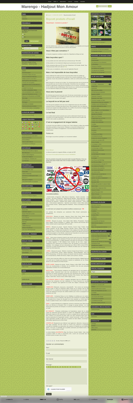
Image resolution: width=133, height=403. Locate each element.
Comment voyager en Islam (98, 100)
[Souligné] (52, 367)
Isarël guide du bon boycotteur (29, 80)
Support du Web (33, 63)
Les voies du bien (96, 172)
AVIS (92, 314)
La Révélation (95, 64)
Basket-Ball (25, 209)
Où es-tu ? (24, 177)
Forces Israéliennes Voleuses (29, 76)
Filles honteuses (95, 207)
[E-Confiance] (93, 399)
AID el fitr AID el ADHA (97, 90)
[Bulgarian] (36, 126)
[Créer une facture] (76, 399)
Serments (94, 225)
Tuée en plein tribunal (27, 141)
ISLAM (93, 81)
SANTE (93, 46)
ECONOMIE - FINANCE (29, 234)
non (25, 37)
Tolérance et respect (96, 196)
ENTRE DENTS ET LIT (98, 263)
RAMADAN (94, 277)
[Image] (69, 367)
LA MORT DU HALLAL (27, 88)
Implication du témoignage (98, 72)
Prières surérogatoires (97, 176)
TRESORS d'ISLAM (96, 198)
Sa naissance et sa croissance (99, 62)
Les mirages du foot (27, 219)
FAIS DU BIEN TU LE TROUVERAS (100, 110)
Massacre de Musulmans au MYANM (31, 96)
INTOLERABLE (26, 139)
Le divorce (94, 217)
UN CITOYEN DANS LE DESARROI (31, 108)
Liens (23, 273)
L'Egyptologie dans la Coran (98, 118)
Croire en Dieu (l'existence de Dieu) (101, 234)
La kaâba (94, 124)
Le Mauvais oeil (95, 146)
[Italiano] (39, 122)
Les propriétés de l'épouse (98, 221)
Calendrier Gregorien (97, 96)
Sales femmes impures (97, 223)
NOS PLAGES (26, 200)
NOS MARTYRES (27, 186)
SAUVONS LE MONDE (27, 104)
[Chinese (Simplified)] (30, 129)
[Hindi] (30, 126)
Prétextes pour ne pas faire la (99, 174)
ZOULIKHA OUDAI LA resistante (30, 181)
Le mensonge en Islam (97, 148)
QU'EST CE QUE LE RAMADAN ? (100, 178)
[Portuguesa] (30, 124)
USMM (24, 223)
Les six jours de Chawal (97, 170)
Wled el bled (25, 266)
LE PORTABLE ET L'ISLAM (98, 154)
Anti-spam (49, 386)
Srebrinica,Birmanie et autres (29, 106)
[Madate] (26, 399)
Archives (24, 16)
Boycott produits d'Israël (28, 115)
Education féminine (96, 205)
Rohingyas (24, 102)
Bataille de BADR (96, 94)
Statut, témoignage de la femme (99, 227)
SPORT (24, 207)
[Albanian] (33, 129)
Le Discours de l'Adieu (97, 134)
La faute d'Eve (95, 215)
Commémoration (26, 72)
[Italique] (49, 367)
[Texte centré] (61, 367)
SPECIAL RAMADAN (97, 268)
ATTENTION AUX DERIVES (98, 92)
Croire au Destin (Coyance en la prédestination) (101, 238)
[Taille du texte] (54, 367)
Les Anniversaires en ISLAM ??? (99, 164)
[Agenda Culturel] (127, 399)
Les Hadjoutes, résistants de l (29, 158)
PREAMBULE (26, 23)
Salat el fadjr (95, 186)
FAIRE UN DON (95, 108)
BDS (65, 66)
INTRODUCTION (96, 243)
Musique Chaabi (26, 259)
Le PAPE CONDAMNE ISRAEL (29, 90)
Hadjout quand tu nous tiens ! (29, 78)
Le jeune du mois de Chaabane (99, 138)
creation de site (25, 279)
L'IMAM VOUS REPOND (97, 122)
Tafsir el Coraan (95, 194)
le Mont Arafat (95, 152)
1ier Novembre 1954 (27, 250)
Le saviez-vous (95, 156)
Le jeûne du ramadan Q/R (98, 140)
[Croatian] (26, 129)
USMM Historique (26, 225)
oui (24, 34)
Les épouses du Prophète (98, 70)
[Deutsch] (23, 124)
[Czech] (23, 129)
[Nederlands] (26, 124)
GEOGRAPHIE (26, 193)
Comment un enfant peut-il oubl (30, 175)
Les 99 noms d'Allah (96, 162)
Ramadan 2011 (95, 180)
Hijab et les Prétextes (97, 116)
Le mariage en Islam (97, 144)
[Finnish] (33, 126)
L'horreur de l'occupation (28, 82)
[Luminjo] (110, 399)
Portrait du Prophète (96, 66)
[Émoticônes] (74, 367)
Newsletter (82, 1)
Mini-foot (24, 221)
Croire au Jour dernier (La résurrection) (101, 241)
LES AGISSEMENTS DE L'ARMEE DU (31, 92)
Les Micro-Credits (26, 236)
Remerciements (26, 100)
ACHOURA (94, 88)
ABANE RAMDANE (26, 173)
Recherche (94, 316)
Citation (24, 70)
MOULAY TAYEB (27, 241)
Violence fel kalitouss (27, 227)
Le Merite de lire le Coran (98, 150)
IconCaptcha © (68, 390)
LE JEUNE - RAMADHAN (101, 84)
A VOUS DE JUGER (28, 112)
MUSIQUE (25, 257)
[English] (26, 122)
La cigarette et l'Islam (97, 51)
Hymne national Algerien (28, 154)
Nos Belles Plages (26, 202)
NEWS (55, 1)
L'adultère (94, 211)
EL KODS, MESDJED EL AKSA (99, 106)
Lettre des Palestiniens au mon (29, 94)
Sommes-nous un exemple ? (29, 286)
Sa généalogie (95, 60)
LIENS (24, 271)
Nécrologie (24, 98)
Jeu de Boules (25, 217)
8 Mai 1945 (25, 171)
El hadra (24, 243)
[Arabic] (36, 122)
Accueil (49, 1)
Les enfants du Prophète (98, 166)
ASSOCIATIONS (95, 309)
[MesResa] (43, 399)
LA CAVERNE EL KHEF (98, 258)
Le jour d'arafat (95, 142)
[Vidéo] (71, 367)
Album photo (95, 327)
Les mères (94, 219)
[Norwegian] (26, 126)
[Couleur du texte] (56, 367)
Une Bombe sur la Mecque (28, 143)
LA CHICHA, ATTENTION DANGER (100, 49)
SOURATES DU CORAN (98, 251)
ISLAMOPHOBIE (27, 133)
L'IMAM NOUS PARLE (97, 120)
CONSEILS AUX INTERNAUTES (99, 104)
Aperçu (78, 366)
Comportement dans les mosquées (100, 102)
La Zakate (94, 132)
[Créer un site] (9, 399)
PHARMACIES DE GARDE (30, 53)
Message (48, 364)
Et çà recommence (26, 137)
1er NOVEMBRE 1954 (27, 169)
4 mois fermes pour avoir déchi (29, 135)
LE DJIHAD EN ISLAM (97, 136)
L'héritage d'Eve (95, 213)
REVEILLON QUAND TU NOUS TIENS (101, 184)
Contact (93, 325)
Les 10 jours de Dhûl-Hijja (98, 160)
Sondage (76, 1)
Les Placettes (25, 160)
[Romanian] (39, 124)
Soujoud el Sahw (96, 190)
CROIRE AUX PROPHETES (98, 247)
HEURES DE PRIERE (97, 114)
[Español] (29, 122)
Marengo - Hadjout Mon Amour (49, 6)
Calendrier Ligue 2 (26, 211)
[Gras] (47, 367)
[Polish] (23, 126)
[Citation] (59, 367)
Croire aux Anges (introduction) (100, 236)
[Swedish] (36, 124)
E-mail (48, 353)
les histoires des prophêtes (98, 168)
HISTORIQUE (26, 148)
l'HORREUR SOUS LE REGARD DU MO (31, 85)
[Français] (23, 122)
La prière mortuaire (96, 128)
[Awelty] (59, 399)
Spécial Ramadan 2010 (97, 192)
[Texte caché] (66, 367)
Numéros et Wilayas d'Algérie (29, 195)
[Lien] (64, 367)
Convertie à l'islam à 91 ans (29, 74)
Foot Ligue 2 (25, 215)
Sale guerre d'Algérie (27, 179)
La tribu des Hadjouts (27, 156)
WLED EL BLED (27, 264)
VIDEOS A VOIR (27, 284)
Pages (24, 14)
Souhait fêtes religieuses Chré (99, 188)
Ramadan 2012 (95, 182)
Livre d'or (70, 1)
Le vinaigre (94, 158)
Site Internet (49, 359)
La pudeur (94, 130)
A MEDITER (94, 86)
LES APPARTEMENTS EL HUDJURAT (101, 254)
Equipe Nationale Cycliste (28, 213)
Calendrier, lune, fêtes (97, 98)
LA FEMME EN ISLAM (98, 202)
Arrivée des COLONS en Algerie (30, 150)
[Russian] (33, 124)
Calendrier (24, 18)
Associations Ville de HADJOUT (101, 307)
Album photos (63, 1)
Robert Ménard (49, 150)
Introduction (94, 58)
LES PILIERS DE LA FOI (98, 231)
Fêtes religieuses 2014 (97, 112)
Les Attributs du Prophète (98, 68)
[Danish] (39, 126)
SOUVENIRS (26, 248)
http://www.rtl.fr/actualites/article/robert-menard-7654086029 (60, 154)
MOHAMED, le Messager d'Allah (101, 55)
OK (110, 6)
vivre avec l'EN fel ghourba (28, 229)
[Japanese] (33, 122)
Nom (47, 347)
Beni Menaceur (26, 152)
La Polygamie (95, 126)
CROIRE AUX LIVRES (97, 245)
